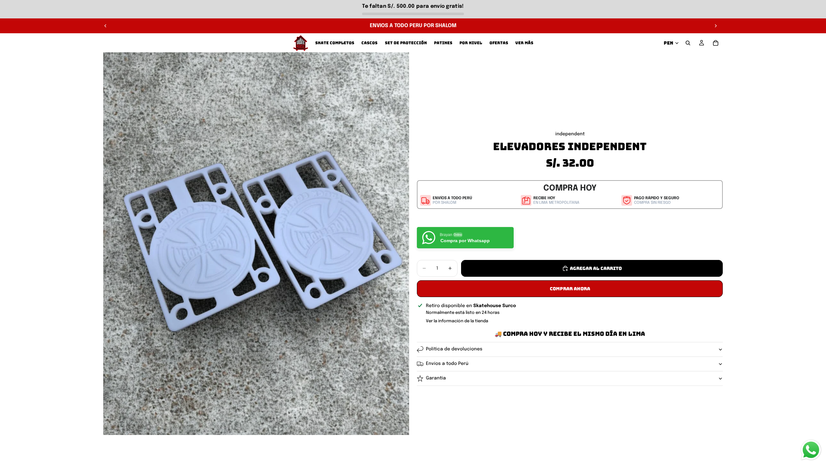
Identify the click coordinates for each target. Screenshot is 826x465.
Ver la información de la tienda (457, 321)
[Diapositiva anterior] (105, 26)
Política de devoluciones (454, 349)
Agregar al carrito (596, 268)
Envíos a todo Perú (447, 363)
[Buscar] (688, 43)
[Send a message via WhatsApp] (811, 450)
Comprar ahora (570, 289)
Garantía (436, 378)
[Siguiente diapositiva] (716, 26)
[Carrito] (716, 43)
